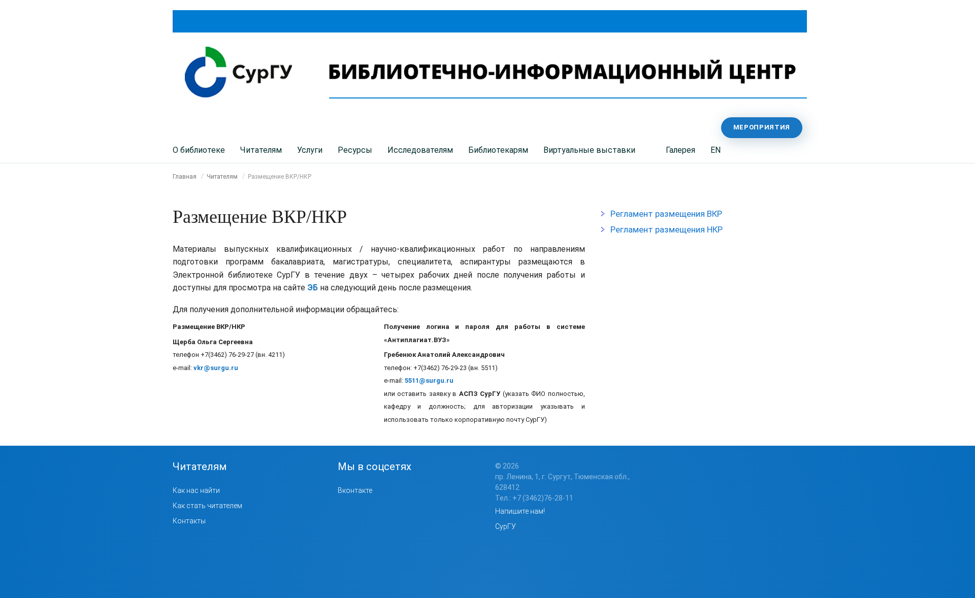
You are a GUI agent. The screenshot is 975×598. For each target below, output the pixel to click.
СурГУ (505, 526)
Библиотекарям (498, 150)
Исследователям (420, 150)
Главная (185, 176)
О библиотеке (199, 150)
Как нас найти (196, 490)
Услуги (309, 150)
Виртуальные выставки (589, 150)
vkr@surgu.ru (215, 368)
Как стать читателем (207, 506)
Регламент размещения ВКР (666, 214)
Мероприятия (761, 127)
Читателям (261, 150)
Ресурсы (355, 150)
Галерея (680, 150)
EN (715, 150)
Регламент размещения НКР (666, 229)
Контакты (189, 521)
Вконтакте (355, 490)
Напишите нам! (520, 511)
